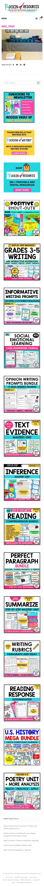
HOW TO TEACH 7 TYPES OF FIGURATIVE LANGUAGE (21, 840)
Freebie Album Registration (24, 882)
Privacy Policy (33, 877)
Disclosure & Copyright (21, 877)
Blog (13, 882)
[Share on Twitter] (17, 64)
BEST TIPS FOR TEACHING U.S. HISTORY (17, 850)
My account (36, 880)
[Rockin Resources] (22, 8)
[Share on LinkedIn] (20, 64)
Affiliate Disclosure (26, 880)
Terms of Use (9, 877)
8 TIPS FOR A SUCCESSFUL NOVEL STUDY (18, 845)
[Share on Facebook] (13, 64)
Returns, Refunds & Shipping (11, 880)
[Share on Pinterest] (24, 64)
